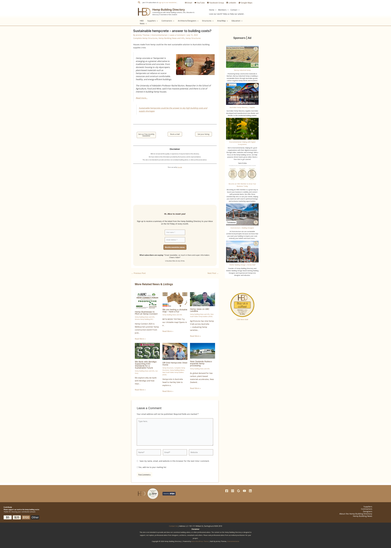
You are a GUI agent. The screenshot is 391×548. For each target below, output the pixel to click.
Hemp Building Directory (168, 9)
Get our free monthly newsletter (146, 135)
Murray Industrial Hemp (242, 70)
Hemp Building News (362, 516)
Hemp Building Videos (177, 370)
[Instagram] (232, 491)
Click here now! (242, 319)
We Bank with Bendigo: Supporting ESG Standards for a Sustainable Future (146, 364)
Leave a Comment (177, 35)
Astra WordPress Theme (199, 541)
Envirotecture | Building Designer (242, 228)
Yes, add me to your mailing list (152, 467)
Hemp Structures (193, 38)
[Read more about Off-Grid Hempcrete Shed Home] (174, 351)
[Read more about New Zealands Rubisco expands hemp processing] (202, 350)
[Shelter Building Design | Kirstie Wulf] (242, 252)
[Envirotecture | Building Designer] (242, 214)
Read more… (141, 98)
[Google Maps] (238, 491)
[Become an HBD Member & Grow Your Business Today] (242, 171)
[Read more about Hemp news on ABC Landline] (202, 299)
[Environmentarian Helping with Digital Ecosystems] (242, 129)
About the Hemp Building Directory (355, 514)
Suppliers (368, 506)
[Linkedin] (250, 491)
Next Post (213, 273)
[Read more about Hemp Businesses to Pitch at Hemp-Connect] (147, 300)
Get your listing (203, 134)
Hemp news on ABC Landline (199, 310)
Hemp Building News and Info (171, 38)
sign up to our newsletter (167, 2)
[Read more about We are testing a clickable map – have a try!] (174, 299)
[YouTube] (244, 491)
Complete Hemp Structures (145, 38)
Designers (367, 511)
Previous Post (138, 273)
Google (180, 167)
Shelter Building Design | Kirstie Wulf (242, 265)
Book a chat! (175, 134)
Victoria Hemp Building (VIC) (144, 319)
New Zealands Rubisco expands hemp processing (201, 363)
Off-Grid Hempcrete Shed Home (174, 363)
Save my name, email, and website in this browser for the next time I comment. (174, 461)
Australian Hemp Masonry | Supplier (242, 107)
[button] (139, 2)
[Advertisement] (175, 185)
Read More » (140, 339)
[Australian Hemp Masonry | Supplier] (242, 94)
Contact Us (173, 526)
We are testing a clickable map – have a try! (174, 310)
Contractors (366, 509)
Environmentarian (233, 541)
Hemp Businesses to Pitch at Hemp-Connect (146, 313)
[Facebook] (226, 491)
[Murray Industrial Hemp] (242, 57)
